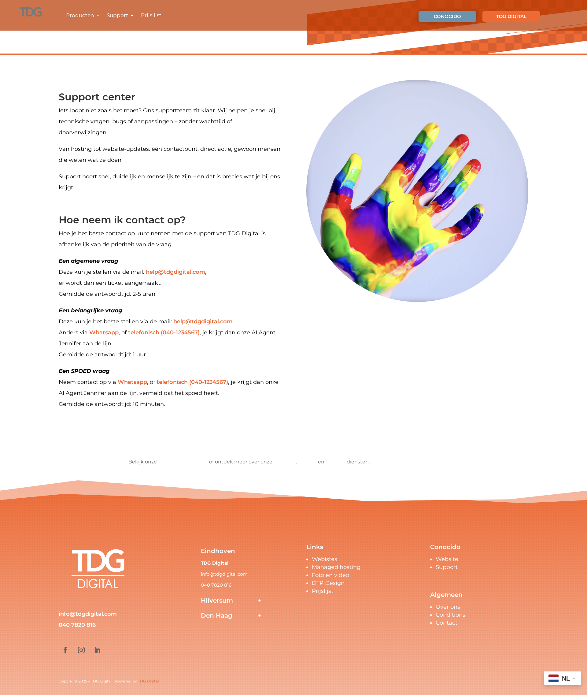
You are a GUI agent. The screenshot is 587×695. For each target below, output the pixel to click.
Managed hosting (336, 567)
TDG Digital (148, 681)
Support (117, 15)
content (335, 462)
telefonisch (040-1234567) (164, 332)
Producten (80, 15)
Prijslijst (151, 15)
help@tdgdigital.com (175, 272)
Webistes (324, 559)
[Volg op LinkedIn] (97, 650)
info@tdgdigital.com (88, 614)
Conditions (450, 614)
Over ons (448, 607)
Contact (446, 622)
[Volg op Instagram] (81, 650)
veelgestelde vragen (183, 462)
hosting (307, 462)
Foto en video (330, 575)
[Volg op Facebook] (65, 650)
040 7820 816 (77, 625)
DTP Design (328, 583)
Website (447, 559)
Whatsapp (104, 332)
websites (285, 462)
